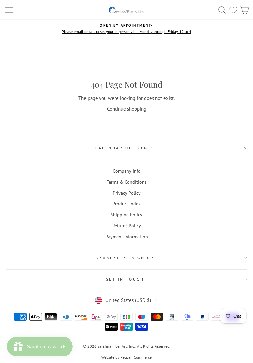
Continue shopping (126, 109)
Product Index (126, 204)
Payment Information (126, 237)
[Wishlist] (233, 10)
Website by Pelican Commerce (126, 357)
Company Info (127, 171)
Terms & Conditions (127, 182)
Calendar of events (125, 147)
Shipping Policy (126, 215)
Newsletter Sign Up (125, 257)
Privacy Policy (127, 193)
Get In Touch (125, 279)
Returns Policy (126, 225)
